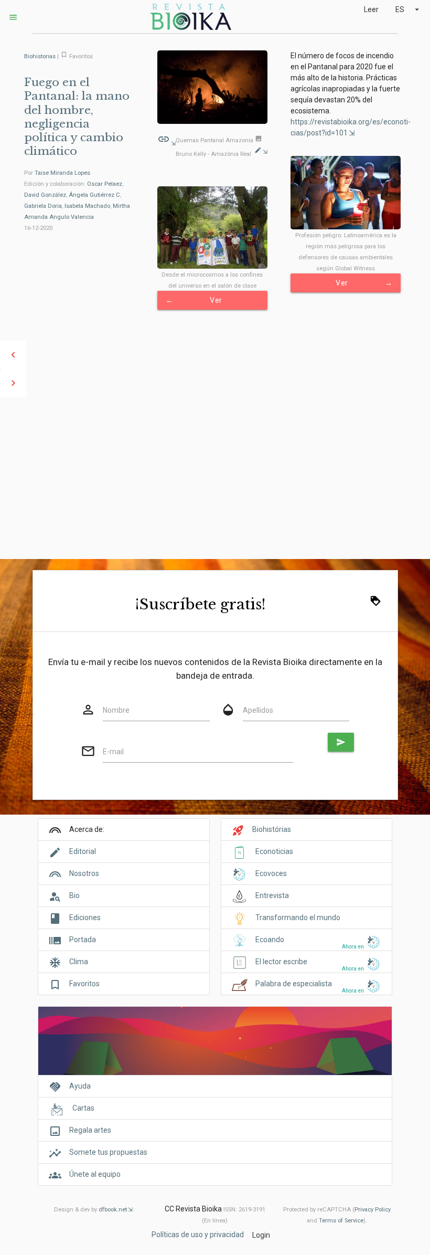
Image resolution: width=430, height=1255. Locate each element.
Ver (364, 283)
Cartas (83, 1108)
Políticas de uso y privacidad (198, 1234)
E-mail (113, 751)
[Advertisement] (215, 478)
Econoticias (274, 851)
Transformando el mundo (297, 917)
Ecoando (269, 939)
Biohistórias (271, 829)
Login (261, 1235)
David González (45, 195)
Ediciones (85, 917)
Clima (78, 961)
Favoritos (84, 983)
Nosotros (84, 873)
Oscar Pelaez (104, 184)
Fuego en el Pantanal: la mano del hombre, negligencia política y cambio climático (77, 117)
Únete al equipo (95, 1174)
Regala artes (90, 1130)
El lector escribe (281, 961)
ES (408, 9)
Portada (82, 939)
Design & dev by (90, 1209)
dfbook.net (113, 1209)
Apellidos (258, 710)
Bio (74, 895)
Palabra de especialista (293, 983)
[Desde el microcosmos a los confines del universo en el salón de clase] (212, 227)
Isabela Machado (87, 206)
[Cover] (215, 1046)
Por (57, 173)
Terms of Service (341, 1220)
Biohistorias (40, 56)
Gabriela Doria (43, 206)
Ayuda (80, 1086)
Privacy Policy (372, 1209)
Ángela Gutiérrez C (94, 195)
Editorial (82, 851)
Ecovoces (271, 873)
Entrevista (272, 895)
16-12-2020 (38, 228)
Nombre (116, 710)
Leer (371, 9)
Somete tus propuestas (108, 1152)
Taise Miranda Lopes (62, 173)
